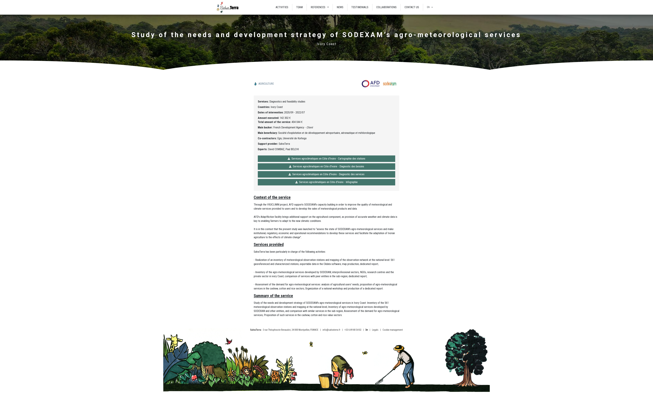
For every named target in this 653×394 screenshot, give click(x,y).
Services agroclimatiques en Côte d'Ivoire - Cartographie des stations (328, 158)
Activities (282, 7)
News (340, 7)
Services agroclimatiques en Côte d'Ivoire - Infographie (328, 182)
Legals (375, 329)
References (318, 7)
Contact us (412, 7)
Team (299, 7)
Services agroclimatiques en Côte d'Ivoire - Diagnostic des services (328, 174)
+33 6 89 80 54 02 (353, 329)
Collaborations (386, 7)
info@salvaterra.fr (331, 329)
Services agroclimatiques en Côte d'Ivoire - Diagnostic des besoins (328, 166)
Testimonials (359, 7)
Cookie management (393, 329)
